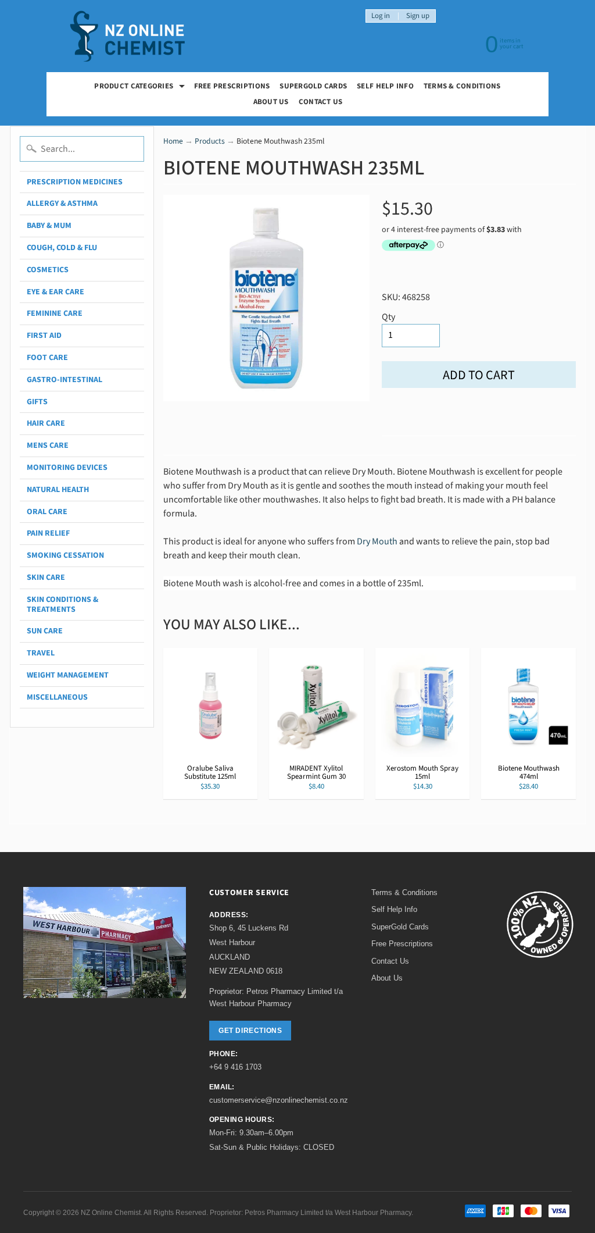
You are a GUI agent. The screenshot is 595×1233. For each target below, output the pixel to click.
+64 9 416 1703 (235, 1067)
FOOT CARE (47, 358)
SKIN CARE (46, 577)
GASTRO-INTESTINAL (64, 380)
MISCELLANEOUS (57, 697)
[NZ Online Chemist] (128, 36)
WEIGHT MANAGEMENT (68, 675)
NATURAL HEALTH (58, 490)
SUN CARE (45, 631)
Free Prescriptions (402, 943)
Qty (388, 317)
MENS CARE (48, 445)
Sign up (417, 16)
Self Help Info (385, 86)
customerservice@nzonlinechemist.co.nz (278, 1100)
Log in (380, 16)
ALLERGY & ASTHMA (62, 203)
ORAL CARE (47, 512)
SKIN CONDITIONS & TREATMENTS (62, 604)
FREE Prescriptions (232, 86)
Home (173, 141)
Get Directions (250, 1031)
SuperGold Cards (313, 86)
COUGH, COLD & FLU (62, 248)
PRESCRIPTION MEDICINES (75, 182)
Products (210, 141)
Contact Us (321, 102)
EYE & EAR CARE (55, 292)
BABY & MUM (49, 225)
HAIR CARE (46, 423)
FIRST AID (44, 335)
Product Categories (141, 87)
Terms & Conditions (462, 86)
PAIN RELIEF (48, 533)
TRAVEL (41, 653)
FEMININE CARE (55, 313)
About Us (271, 102)
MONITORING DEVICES (67, 467)
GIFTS (37, 402)
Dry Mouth (378, 541)
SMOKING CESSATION (65, 555)
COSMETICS (48, 270)
